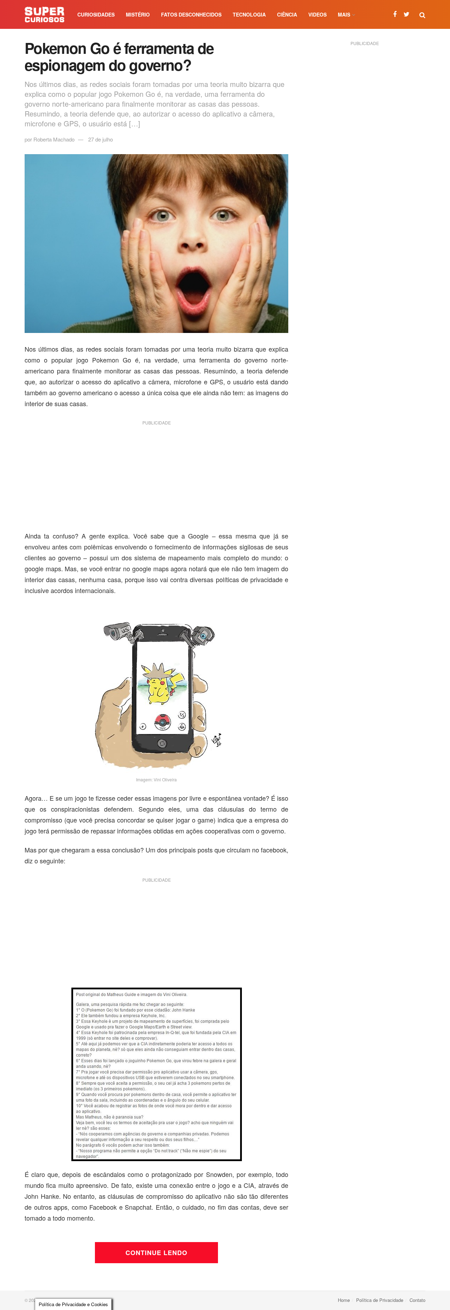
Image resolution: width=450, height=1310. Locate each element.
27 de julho (100, 139)
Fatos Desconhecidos (191, 14)
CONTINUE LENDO (156, 1252)
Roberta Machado (54, 139)
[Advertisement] (156, 478)
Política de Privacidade (379, 1300)
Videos (317, 14)
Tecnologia (249, 14)
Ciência (287, 14)
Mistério (138, 14)
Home (344, 1300)
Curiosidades (96, 14)
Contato (417, 1300)
